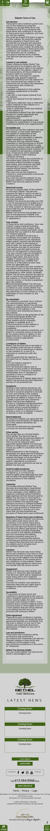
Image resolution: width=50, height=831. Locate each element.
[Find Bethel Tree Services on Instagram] (27, 773)
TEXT (7, 5)
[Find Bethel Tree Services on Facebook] (18, 773)
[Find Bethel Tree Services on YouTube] (32, 773)
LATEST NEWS (25, 700)
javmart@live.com (22, 653)
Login (34, 790)
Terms (16, 790)
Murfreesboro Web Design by (17, 820)
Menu (25, 3)
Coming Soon (25, 708)
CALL (2, 5)
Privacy (25, 790)
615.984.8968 (25, 780)
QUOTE (47, 5)
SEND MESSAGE (25, 785)
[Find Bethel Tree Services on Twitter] (23, 773)
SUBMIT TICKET (25, 816)
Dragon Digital (33, 819)
